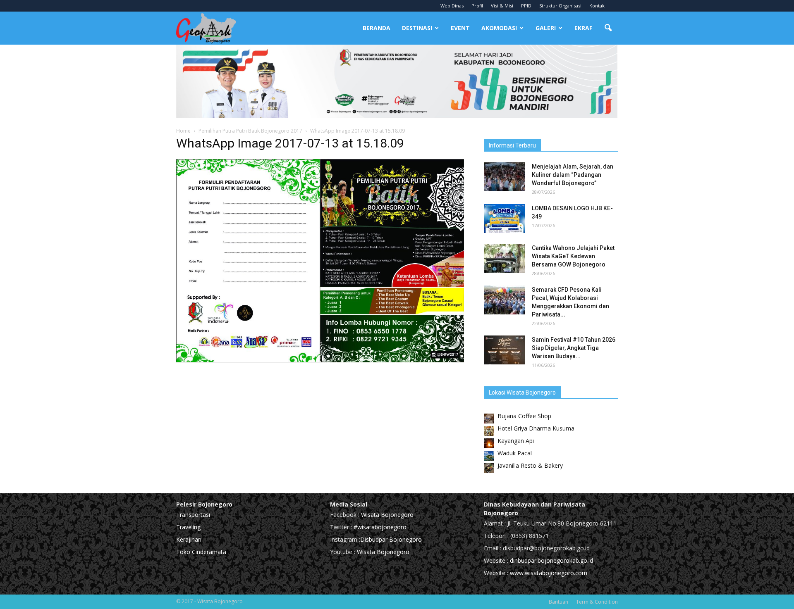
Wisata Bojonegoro (386, 515)
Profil (477, 5)
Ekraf (583, 28)
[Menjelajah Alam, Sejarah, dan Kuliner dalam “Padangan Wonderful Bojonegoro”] (504, 176)
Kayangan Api (515, 441)
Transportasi (193, 515)
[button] (608, 28)
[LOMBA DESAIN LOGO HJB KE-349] (504, 218)
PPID (526, 5)
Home (183, 130)
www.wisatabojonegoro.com (548, 573)
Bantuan (558, 601)
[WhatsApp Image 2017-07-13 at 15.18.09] (320, 360)
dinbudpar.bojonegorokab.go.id (551, 560)
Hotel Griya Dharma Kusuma (535, 428)
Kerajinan (188, 539)
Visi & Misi (502, 5)
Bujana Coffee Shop (524, 416)
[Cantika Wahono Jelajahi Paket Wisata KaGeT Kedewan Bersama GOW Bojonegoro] (504, 258)
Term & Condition (597, 601)
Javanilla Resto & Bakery (530, 465)
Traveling (188, 527)
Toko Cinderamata (201, 552)
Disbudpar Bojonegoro (391, 539)
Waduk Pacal (514, 453)
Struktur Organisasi (560, 5)
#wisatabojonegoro (380, 527)
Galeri (546, 28)
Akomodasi (499, 28)
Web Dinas (452, 5)
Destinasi (417, 28)
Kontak (597, 5)
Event (460, 28)
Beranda (376, 28)
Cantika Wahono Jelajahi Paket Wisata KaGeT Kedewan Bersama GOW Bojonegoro (573, 256)
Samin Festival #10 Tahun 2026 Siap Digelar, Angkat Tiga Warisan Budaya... (573, 347)
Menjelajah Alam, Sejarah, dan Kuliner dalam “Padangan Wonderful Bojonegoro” (572, 174)
